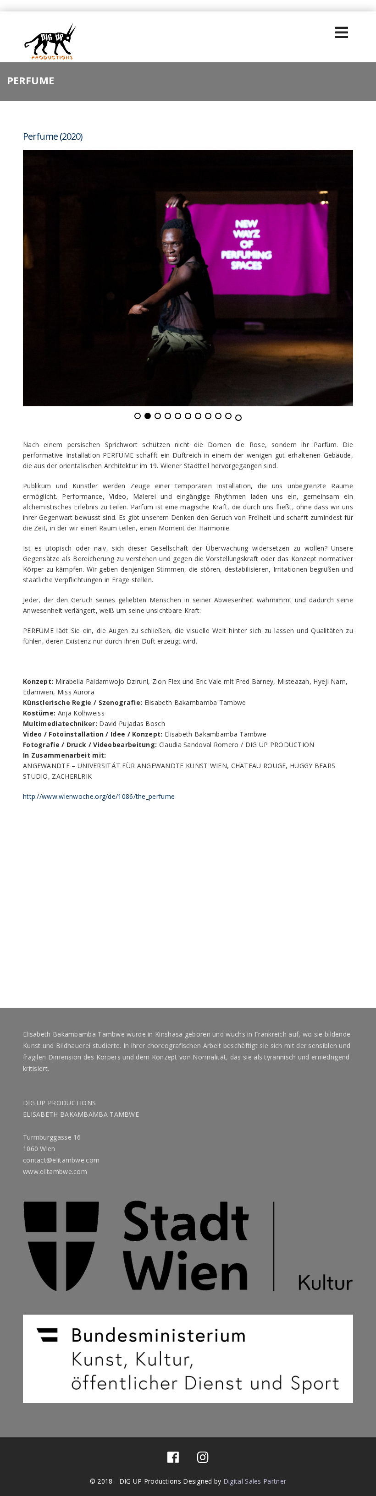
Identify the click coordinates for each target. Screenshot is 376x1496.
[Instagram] (203, 1459)
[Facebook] (173, 1459)
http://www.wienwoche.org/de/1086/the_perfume (99, 796)
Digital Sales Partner (254, 1481)
